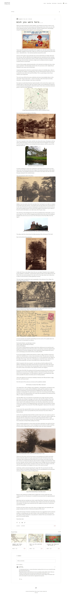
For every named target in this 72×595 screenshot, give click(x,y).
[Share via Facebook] (16, 522)
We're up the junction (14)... (36, 545)
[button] (59, 11)
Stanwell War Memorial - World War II (53, 545)
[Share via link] (24, 522)
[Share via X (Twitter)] (19, 522)
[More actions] (55, 19)
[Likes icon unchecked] (19, 579)
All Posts (12, 11)
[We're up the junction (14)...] (36, 538)
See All (59, 531)
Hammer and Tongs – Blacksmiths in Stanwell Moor (18, 545)
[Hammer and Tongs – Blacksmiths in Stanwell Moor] (19, 538)
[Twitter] (36, 587)
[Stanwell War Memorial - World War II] (53, 538)
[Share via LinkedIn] (22, 522)
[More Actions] (55, 567)
